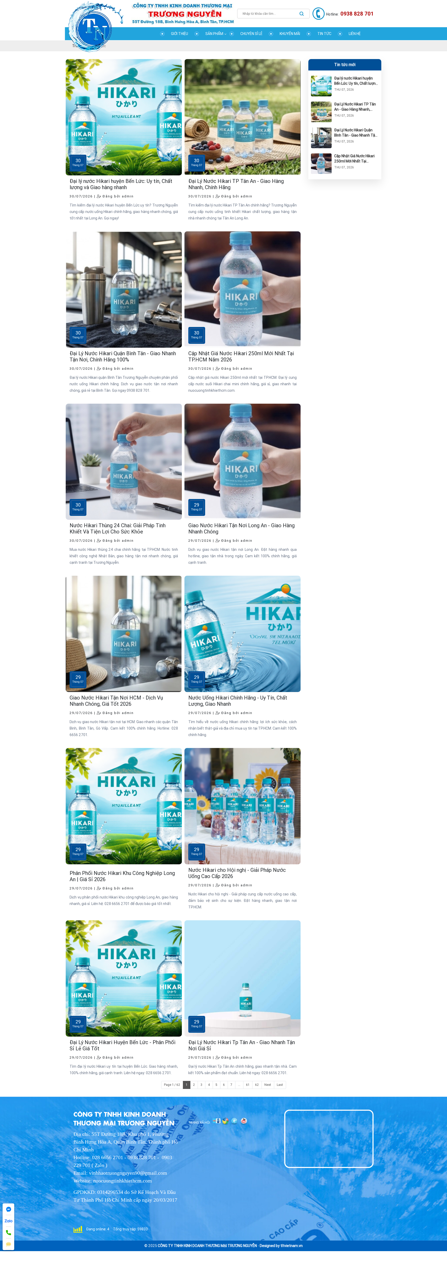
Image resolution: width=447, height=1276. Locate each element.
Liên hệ (355, 34)
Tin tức (324, 34)
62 (257, 1085)
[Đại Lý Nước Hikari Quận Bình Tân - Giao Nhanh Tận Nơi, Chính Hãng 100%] (321, 130)
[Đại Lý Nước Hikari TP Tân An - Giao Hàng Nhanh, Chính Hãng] (321, 104)
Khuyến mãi (290, 34)
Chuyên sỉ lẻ (251, 34)
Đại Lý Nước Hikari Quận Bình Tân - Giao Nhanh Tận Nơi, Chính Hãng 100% (355, 135)
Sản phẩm (214, 34)
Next (267, 1085)
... (239, 1085)
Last (280, 1085)
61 (247, 1085)
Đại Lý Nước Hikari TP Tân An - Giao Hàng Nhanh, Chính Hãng (355, 109)
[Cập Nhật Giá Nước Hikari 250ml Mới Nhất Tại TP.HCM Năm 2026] (321, 156)
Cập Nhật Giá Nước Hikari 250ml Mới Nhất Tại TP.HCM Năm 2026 (354, 161)
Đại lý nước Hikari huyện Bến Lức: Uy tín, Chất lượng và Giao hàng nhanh (356, 83)
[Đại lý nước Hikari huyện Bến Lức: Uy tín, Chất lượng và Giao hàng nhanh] (321, 78)
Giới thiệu (179, 34)
